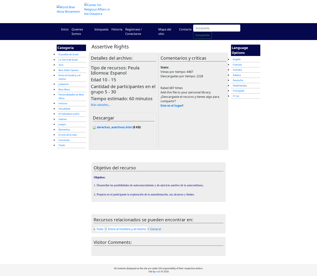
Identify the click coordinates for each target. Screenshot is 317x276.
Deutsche (238, 80)
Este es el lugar (171, 106)
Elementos (64, 129)
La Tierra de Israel (68, 59)
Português (238, 90)
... (100, 105)
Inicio (65, 29)
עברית (236, 96)
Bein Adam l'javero (69, 70)
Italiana (237, 75)
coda (158, 271)
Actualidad (64, 108)
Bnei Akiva (64, 89)
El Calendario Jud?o (69, 113)
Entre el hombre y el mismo (69, 77)
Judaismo (64, 84)
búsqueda (101, 29)
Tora (61, 64)
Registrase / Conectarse (133, 31)
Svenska (237, 69)
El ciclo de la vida (67, 134)
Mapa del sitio (164, 31)
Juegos (62, 124)
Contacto (185, 29)
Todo (99, 229)
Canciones (64, 140)
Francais (237, 64)
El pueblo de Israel (68, 54)
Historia (116, 29)
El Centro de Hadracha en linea (193, 11)
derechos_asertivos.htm (114, 127)
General (155, 229)
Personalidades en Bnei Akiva (71, 96)
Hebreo (63, 119)
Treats (62, 145)
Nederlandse (240, 85)
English (237, 59)
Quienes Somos (77, 31)
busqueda (202, 35)
